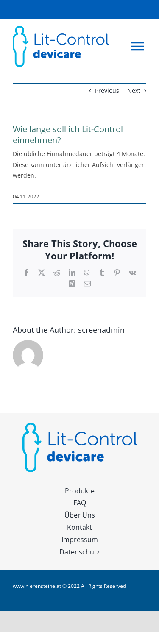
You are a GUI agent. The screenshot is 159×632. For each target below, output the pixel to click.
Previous (107, 90)
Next (133, 90)
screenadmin (101, 330)
